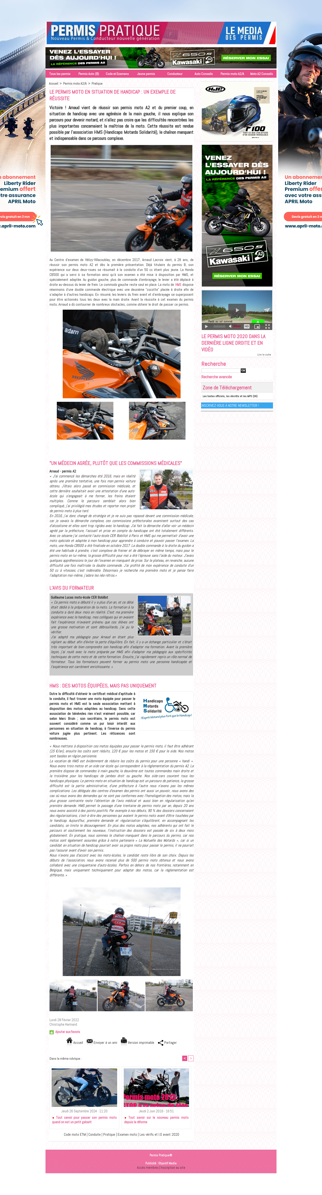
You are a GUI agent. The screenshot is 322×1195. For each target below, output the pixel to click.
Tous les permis (59, 74)
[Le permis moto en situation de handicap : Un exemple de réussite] (121, 145)
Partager (170, 1042)
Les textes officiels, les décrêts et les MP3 (227, 396)
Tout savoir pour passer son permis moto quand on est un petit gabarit (84, 1119)
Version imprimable (140, 1042)
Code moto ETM (75, 1134)
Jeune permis (146, 74)
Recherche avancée (217, 376)
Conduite (94, 1134)
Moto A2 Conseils (261, 74)
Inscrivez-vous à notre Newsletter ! (230, 405)
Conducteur (174, 74)
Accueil (53, 83)
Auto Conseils (204, 74)
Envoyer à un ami (105, 1042)
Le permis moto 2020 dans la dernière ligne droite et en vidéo (233, 343)
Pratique (97, 83)
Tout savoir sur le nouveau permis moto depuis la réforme (156, 1119)
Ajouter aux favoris (67, 1031)
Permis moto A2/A (232, 74)
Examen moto (127, 1134)
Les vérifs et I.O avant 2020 (159, 1134)
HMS (178, 284)
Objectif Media (167, 1163)
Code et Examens (117, 74)
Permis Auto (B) (88, 74)
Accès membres (148, 1167)
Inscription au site (173, 1167)
